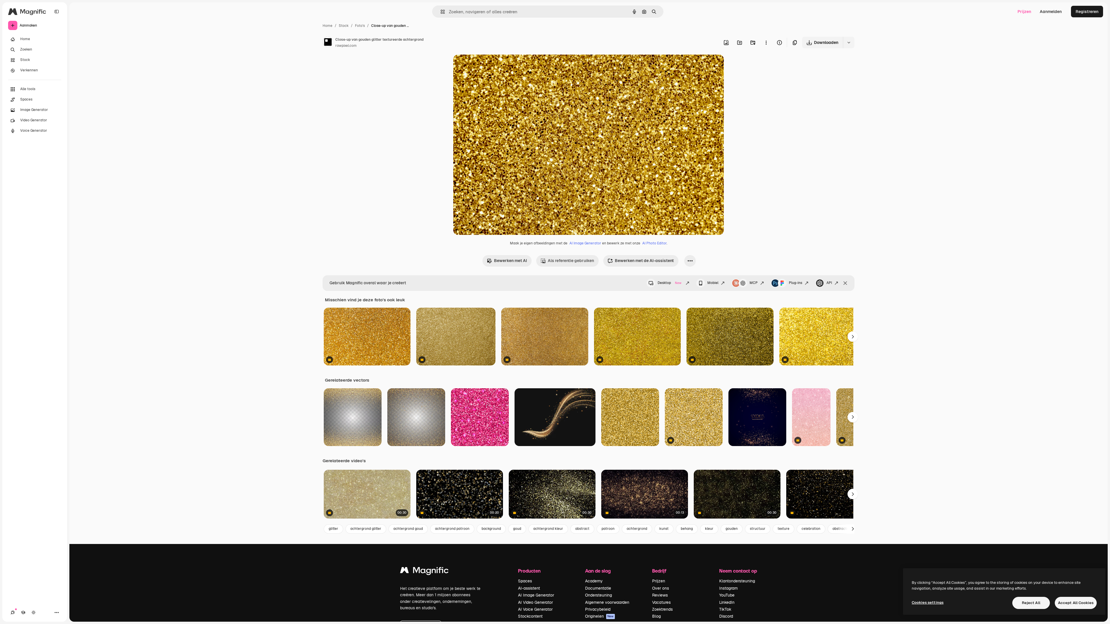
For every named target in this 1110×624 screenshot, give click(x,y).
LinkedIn (727, 602)
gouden (732, 528)
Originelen (599, 616)
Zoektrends (662, 609)
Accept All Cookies (1076, 602)
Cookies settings (928, 602)
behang (687, 528)
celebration (811, 528)
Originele (491, 65)
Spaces (525, 581)
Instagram (728, 588)
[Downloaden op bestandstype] (848, 42)
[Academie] (23, 612)
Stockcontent (530, 616)
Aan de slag (598, 571)
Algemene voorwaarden (607, 602)
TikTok (725, 609)
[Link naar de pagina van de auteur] (328, 43)
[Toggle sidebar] (56, 11)
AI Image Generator (585, 243)
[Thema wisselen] (33, 612)
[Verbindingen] (12, 612)
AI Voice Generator (535, 609)
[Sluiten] (845, 283)
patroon (608, 528)
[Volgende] (853, 336)
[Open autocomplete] (440, 12)
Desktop (669, 283)
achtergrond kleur (548, 528)
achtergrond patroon (452, 528)
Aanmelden (1051, 11)
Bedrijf (659, 571)
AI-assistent (529, 588)
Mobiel (712, 283)
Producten (529, 571)
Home (327, 25)
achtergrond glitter (365, 528)
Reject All (1031, 602)
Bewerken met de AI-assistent (644, 260)
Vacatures (661, 602)
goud (517, 528)
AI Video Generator (535, 602)
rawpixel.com (346, 45)
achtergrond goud (408, 528)
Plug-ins (795, 283)
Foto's (360, 25)
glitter (333, 528)
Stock (344, 25)
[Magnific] (424, 571)
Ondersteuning (598, 595)
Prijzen (1024, 11)
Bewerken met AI (510, 260)
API (829, 283)
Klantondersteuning (737, 581)
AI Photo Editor (654, 243)
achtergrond (637, 528)
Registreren (1087, 11)
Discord (726, 616)
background (491, 528)
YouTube (727, 595)
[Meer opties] (766, 42)
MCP (754, 283)
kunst (664, 528)
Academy (594, 581)
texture (783, 528)
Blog (656, 616)
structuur (757, 528)
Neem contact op (738, 571)
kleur (709, 528)
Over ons (660, 588)
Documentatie (598, 588)
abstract (582, 528)
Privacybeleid (597, 609)
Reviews (660, 595)
